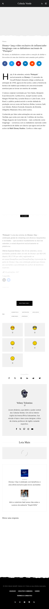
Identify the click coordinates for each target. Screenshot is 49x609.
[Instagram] (20, 602)
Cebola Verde (24, 3)
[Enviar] (32, 63)
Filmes (4, 41)
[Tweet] (11, 63)
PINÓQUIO (25, 316)
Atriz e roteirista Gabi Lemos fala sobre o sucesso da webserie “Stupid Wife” (24, 502)
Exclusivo (36, 312)
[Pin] (18, 63)
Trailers (28, 220)
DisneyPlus (15, 312)
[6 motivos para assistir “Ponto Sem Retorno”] (24, 454)
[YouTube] (24, 602)
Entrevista (26, 312)
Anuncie (12, 591)
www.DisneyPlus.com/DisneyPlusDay (19, 259)
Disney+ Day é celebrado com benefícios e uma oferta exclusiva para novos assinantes (24, 482)
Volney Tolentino (24, 403)
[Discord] (29, 602)
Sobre (37, 591)
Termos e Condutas (24, 595)
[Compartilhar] (4, 63)
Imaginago (15, 316)
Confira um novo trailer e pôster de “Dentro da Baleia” (28, 224)
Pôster (23, 220)
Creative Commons (25, 591)
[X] (15, 602)
